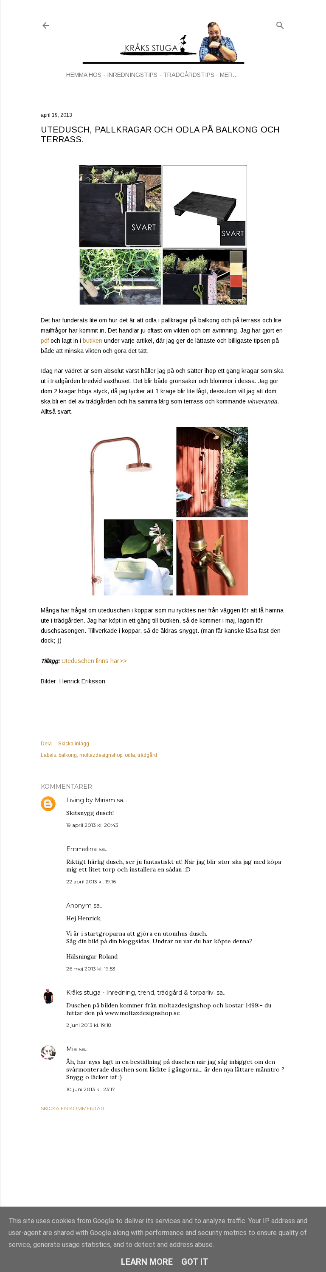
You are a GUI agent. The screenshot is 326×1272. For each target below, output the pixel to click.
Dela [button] (46, 744)
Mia (71, 1049)
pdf (45, 340)
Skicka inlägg (73, 744)
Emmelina (81, 849)
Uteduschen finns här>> (94, 660)
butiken (93, 340)
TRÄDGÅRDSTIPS (188, 74)
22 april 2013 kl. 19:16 (91, 881)
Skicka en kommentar (72, 1108)
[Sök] (280, 23)
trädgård (147, 755)
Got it (194, 1262)
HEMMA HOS (83, 74)
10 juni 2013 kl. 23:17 (90, 1089)
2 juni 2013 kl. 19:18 (89, 1025)
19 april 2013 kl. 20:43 (92, 825)
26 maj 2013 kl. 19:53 (90, 968)
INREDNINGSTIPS (132, 74)
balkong (68, 755)
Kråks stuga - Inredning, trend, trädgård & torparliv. (140, 992)
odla (130, 755)
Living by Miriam (90, 800)
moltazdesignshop (100, 755)
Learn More (147, 1262)
